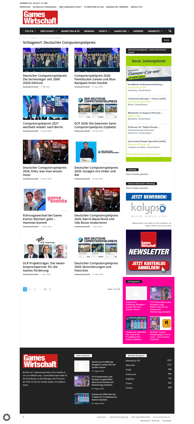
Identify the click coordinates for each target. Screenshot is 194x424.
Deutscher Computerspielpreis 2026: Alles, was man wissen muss (45, 171)
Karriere (138, 31)
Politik (29, 31)
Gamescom (120, 31)
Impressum (25, 7)
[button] (170, 31)
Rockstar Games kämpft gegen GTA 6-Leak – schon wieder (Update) (160, 336)
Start (24, 38)
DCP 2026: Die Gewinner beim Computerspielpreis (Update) (95, 125)
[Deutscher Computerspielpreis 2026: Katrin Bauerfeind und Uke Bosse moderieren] (97, 200)
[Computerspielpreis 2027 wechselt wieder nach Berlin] (45, 108)
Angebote (154, 31)
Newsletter (136, 7)
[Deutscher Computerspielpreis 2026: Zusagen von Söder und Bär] (97, 152)
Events (103, 31)
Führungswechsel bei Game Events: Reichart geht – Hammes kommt (42, 219)
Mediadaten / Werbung (117, 7)
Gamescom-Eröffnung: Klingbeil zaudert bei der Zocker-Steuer (135, 306)
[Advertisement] (119, 17)
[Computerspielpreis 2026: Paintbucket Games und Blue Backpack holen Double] (97, 60)
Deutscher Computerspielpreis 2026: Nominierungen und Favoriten (96, 266)
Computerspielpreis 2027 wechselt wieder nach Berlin (43, 125)
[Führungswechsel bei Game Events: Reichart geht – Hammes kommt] (45, 200)
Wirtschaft (47, 31)
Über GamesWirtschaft (70, 7)
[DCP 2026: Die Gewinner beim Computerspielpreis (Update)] (97, 108)
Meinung (89, 31)
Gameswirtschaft (30, 87)
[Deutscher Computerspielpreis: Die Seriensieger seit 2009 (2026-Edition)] (45, 60)
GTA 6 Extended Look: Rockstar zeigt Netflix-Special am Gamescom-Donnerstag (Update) (160, 307)
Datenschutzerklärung (45, 7)
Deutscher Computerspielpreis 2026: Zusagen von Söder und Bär (96, 171)
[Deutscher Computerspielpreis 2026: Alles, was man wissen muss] (45, 152)
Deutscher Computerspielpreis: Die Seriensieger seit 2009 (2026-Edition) (45, 79)
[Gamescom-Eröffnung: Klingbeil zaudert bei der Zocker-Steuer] (136, 293)
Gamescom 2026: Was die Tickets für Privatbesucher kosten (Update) (136, 336)
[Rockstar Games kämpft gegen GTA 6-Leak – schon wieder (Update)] (160, 323)
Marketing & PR (70, 31)
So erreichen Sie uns (94, 7)
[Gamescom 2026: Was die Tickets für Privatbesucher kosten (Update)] (136, 323)
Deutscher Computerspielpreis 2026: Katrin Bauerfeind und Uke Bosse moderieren (96, 219)
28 (45, 289)
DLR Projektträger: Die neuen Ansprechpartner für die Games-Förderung (44, 266)
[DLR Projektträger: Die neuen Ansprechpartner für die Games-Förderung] (45, 247)
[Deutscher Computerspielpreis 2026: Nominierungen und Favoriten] (97, 247)
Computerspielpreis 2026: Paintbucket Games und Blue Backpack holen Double (94, 79)
